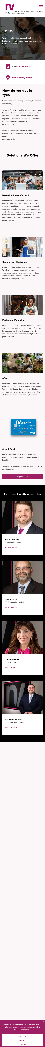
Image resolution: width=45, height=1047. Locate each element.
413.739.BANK (23, 66)
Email (7, 550)
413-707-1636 (11, 727)
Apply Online (22, 476)
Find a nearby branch (22, 77)
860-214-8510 (11, 547)
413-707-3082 (11, 607)
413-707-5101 (11, 667)
